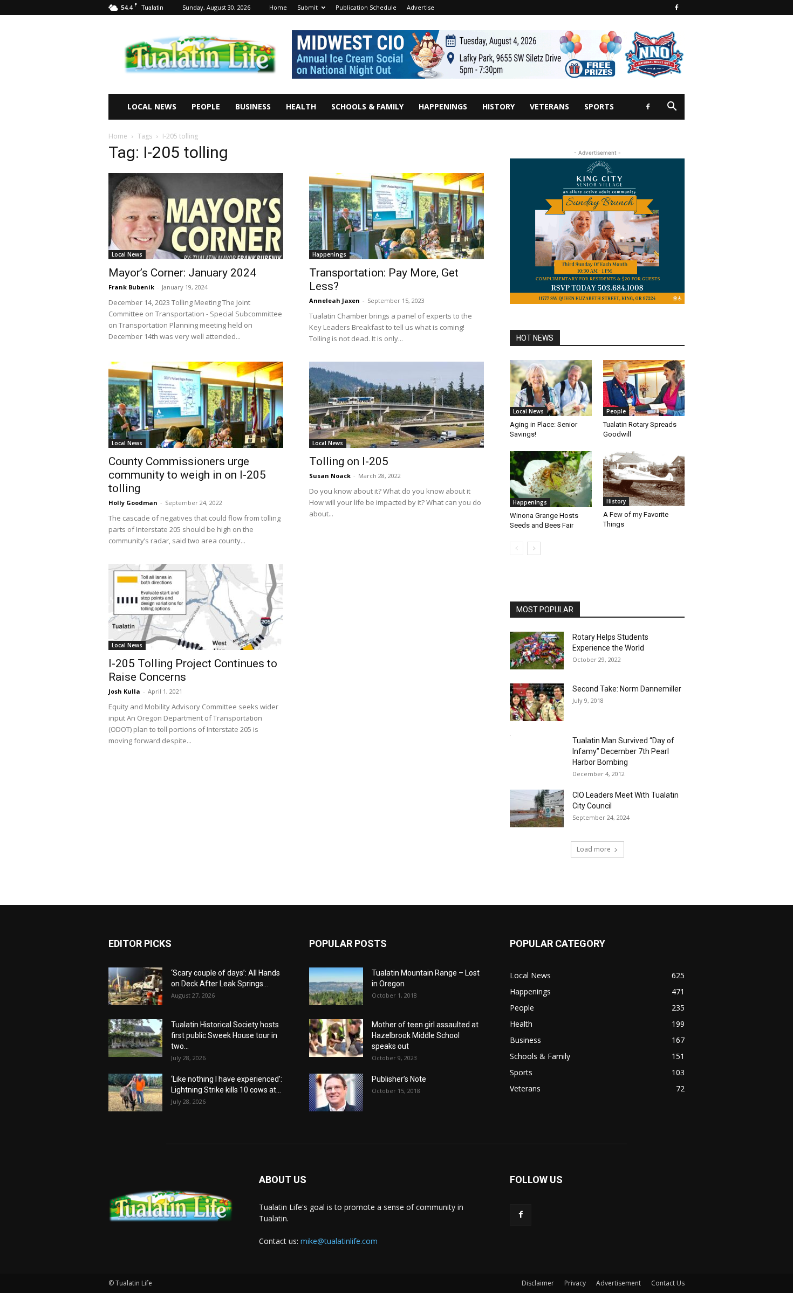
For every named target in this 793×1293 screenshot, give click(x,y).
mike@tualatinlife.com (339, 1241)
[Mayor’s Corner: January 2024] (195, 216)
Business (253, 106)
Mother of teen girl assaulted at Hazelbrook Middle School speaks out (425, 1035)
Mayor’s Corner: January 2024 (182, 272)
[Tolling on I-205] (396, 405)
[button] (672, 107)
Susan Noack (330, 476)
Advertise (420, 7)
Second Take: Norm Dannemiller (626, 688)
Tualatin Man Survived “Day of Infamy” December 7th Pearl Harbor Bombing (623, 751)
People (206, 106)
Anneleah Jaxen (334, 300)
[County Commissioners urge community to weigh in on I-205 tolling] (195, 405)
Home (278, 7)
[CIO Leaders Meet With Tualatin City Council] (537, 808)
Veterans (549, 106)
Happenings (443, 106)
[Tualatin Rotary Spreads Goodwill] (644, 388)
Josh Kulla (124, 691)
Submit (307, 7)
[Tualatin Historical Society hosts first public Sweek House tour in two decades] (135, 1038)
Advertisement (618, 1283)
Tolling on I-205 (348, 461)
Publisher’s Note (399, 1079)
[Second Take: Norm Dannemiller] (537, 702)
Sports (599, 106)
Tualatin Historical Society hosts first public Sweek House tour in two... (225, 1035)
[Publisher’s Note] (336, 1092)
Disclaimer (538, 1283)
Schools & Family (367, 106)
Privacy (575, 1283)
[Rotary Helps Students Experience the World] (537, 650)
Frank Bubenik (131, 287)
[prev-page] (516, 548)
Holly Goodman (133, 503)
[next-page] (534, 548)
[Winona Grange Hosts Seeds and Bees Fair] (551, 479)
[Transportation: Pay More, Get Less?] (396, 216)
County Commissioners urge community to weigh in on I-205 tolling (187, 475)
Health (301, 106)
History (498, 106)
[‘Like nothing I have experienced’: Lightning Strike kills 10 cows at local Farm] (135, 1092)
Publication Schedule (366, 7)
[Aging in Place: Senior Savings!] (551, 388)
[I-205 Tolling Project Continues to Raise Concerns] (195, 607)
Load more (594, 849)
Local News (151, 106)
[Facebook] (676, 7)
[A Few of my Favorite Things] (644, 478)
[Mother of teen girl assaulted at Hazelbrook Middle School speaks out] (336, 1038)
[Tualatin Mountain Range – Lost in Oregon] (336, 986)
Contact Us (668, 1283)
